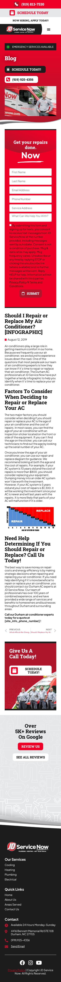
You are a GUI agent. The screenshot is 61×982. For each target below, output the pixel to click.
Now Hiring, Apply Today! (30, 20)
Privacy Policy (18, 282)
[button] (48, 29)
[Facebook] (22, 962)
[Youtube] (38, 962)
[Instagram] (30, 962)
